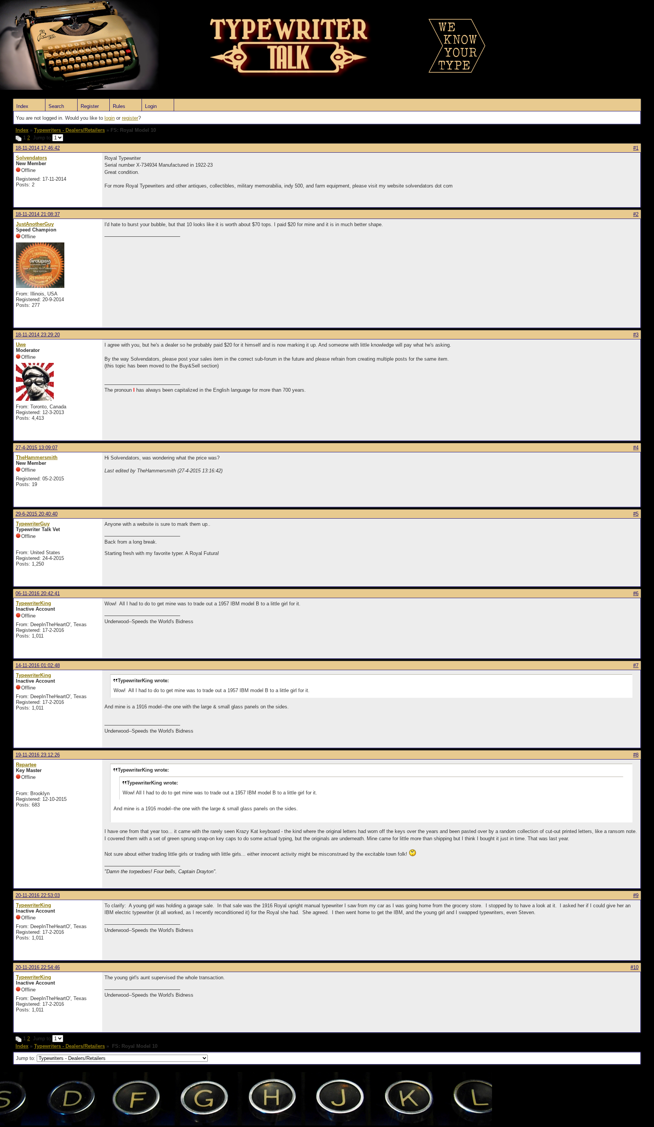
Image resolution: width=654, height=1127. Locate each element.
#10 (634, 967)
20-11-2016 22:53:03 (38, 895)
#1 (635, 148)
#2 (635, 214)
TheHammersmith (37, 457)
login (109, 118)
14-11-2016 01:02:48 (38, 665)
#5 (635, 514)
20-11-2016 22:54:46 (38, 967)
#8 (635, 755)
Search (56, 106)
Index (22, 106)
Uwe (21, 344)
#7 (635, 665)
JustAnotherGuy (35, 224)
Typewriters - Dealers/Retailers (69, 130)
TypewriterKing (33, 603)
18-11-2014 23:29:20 (38, 335)
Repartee (26, 764)
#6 (635, 593)
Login (151, 106)
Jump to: (26, 1058)
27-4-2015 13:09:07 (37, 447)
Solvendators (31, 158)
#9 (635, 895)
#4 (635, 447)
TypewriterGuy (33, 524)
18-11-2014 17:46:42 (38, 148)
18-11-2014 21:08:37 (38, 214)
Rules (119, 106)
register (130, 118)
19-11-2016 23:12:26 (38, 755)
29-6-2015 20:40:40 (37, 514)
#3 (635, 335)
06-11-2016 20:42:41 (38, 593)
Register (90, 106)
